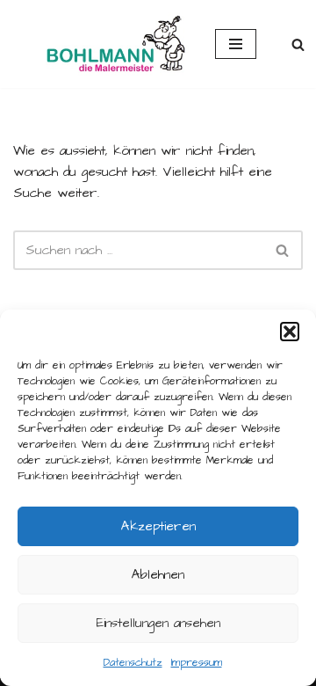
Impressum (196, 662)
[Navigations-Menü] (235, 44)
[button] (289, 331)
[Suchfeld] (298, 44)
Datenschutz (133, 662)
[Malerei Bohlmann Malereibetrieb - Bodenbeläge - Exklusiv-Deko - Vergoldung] (101, 44)
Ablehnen (158, 575)
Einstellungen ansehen (158, 623)
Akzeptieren (158, 526)
